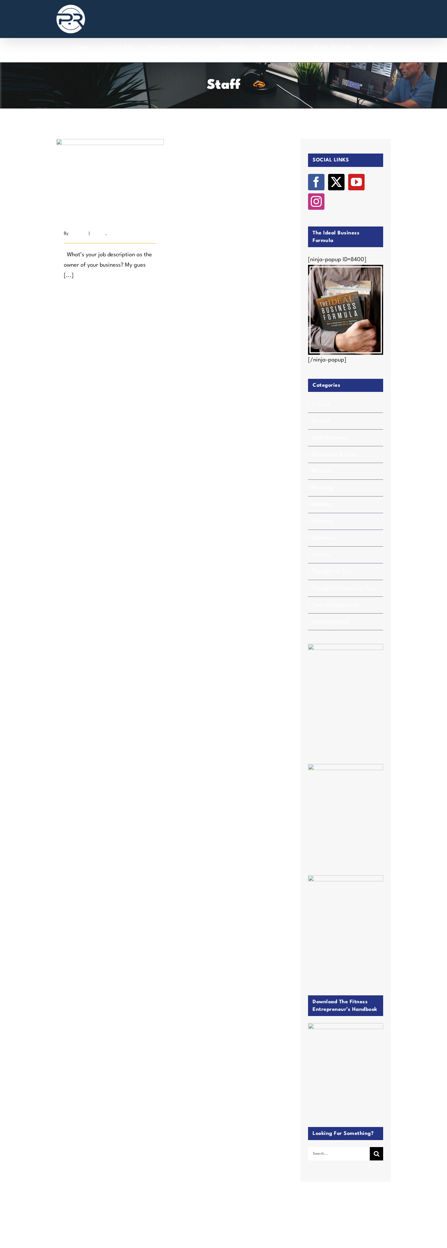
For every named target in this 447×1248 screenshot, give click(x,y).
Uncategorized (330, 621)
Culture (321, 404)
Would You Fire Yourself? (110, 168)
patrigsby (78, 233)
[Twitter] (336, 182)
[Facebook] (316, 182)
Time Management (125, 233)
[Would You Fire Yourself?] (110, 175)
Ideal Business (329, 438)
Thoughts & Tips (332, 571)
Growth (321, 421)
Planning (322, 488)
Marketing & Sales (335, 454)
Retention (324, 538)
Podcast (321, 504)
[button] (371, 47)
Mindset (321, 471)
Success (98, 233)
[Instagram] (316, 201)
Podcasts (322, 521)
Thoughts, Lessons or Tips (344, 588)
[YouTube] (356, 182)
